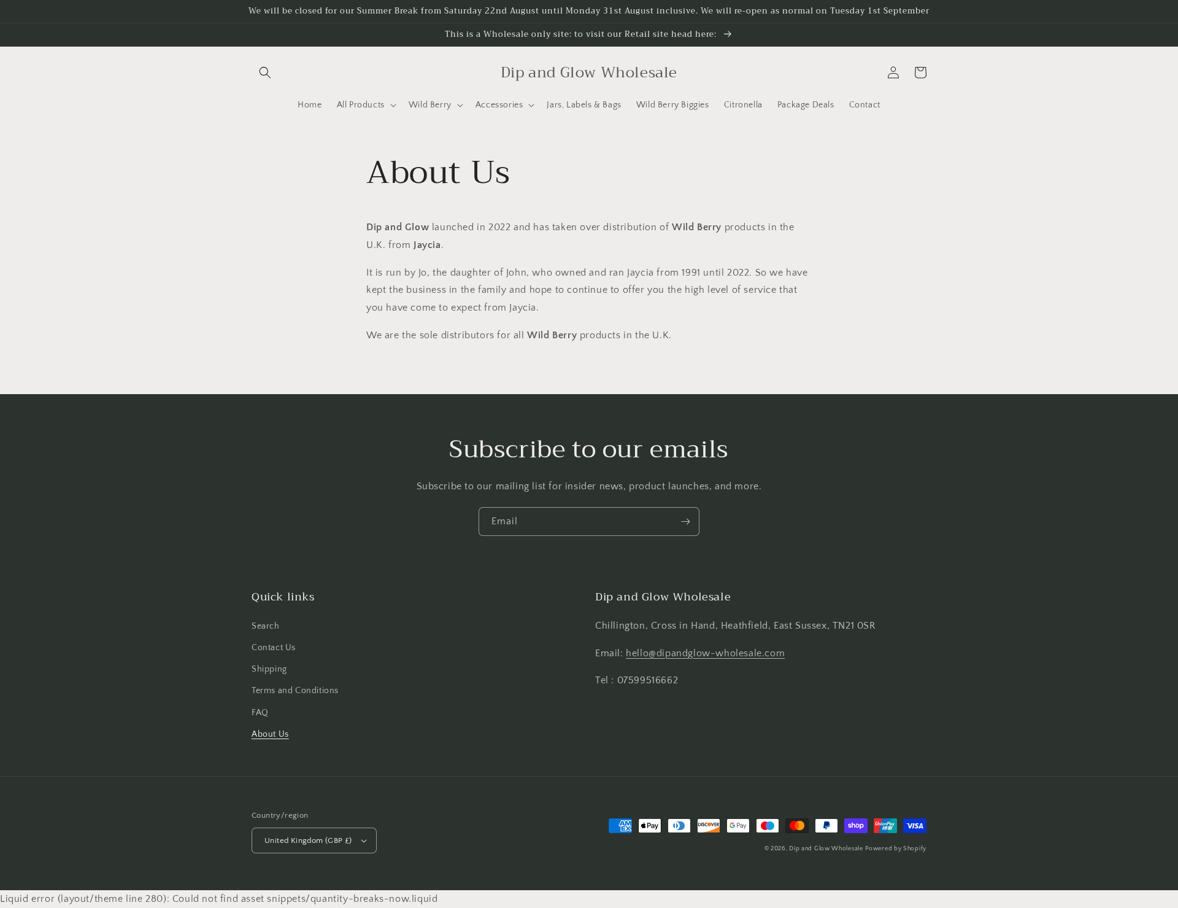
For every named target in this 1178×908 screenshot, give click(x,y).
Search (266, 626)
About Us (270, 734)
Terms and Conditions (295, 691)
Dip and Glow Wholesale (826, 848)
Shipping (269, 669)
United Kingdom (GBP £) (308, 840)
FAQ (260, 713)
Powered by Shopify (895, 848)
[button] (265, 72)
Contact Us (274, 648)
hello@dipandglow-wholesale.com (705, 653)
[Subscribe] (685, 521)
